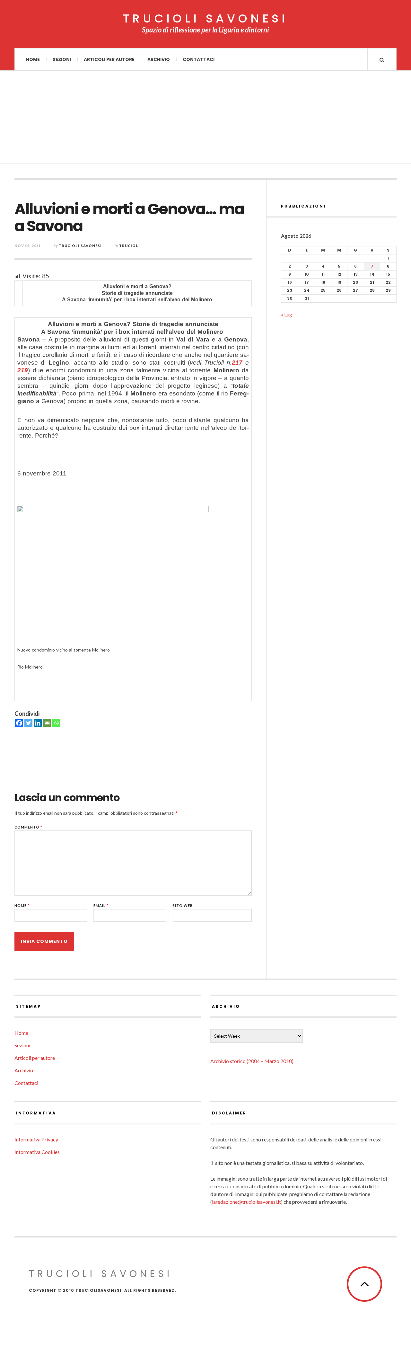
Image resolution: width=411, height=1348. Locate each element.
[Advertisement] (205, 119)
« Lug (286, 314)
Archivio (158, 59)
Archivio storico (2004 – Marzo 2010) (251, 1061)
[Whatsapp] (56, 723)
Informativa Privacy (36, 1139)
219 (22, 370)
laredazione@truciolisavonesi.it (246, 1202)
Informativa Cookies (37, 1152)
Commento (28, 827)
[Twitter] (28, 723)
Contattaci (198, 59)
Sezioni (62, 59)
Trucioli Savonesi (80, 246)
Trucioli (129, 246)
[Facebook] (19, 723)
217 (237, 362)
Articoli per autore (109, 59)
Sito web (183, 905)
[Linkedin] (38, 723)
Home (33, 59)
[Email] (47, 723)
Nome (22, 905)
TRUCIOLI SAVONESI (205, 18)
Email (101, 905)
